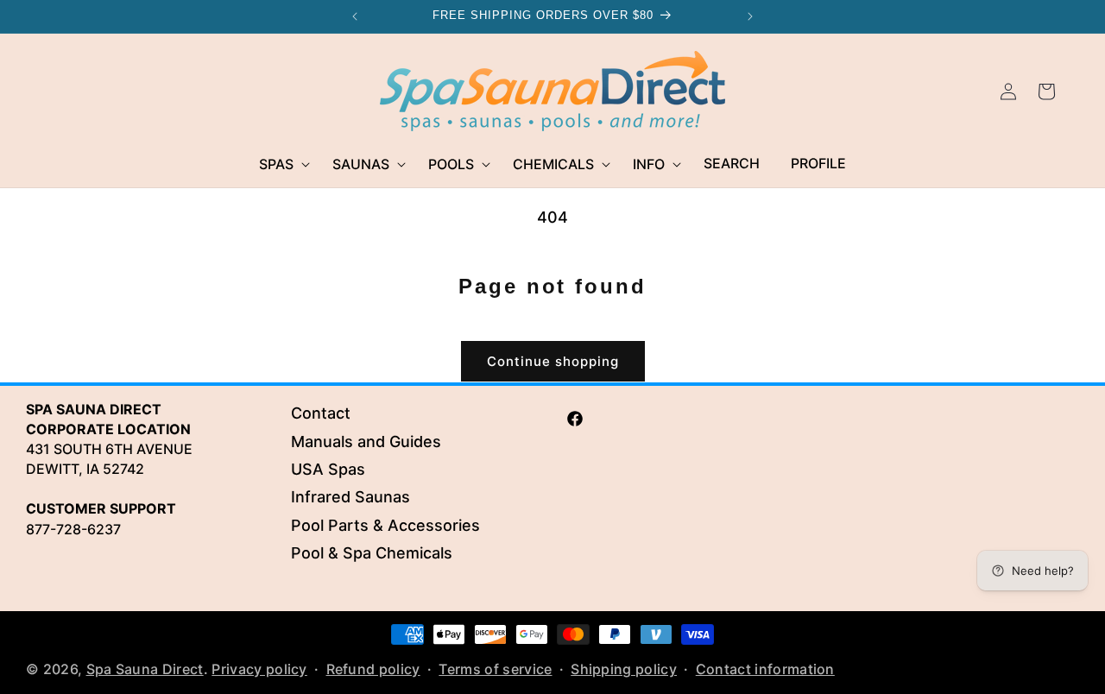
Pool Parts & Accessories (385, 525)
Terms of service (495, 669)
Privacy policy (259, 669)
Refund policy (373, 669)
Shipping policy (624, 669)
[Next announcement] (750, 16)
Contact (320, 413)
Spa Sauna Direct (145, 669)
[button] (280, 164)
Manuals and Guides (366, 441)
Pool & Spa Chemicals (371, 553)
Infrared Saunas (350, 498)
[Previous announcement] (355, 16)
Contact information (765, 669)
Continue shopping (553, 361)
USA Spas (328, 469)
